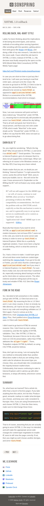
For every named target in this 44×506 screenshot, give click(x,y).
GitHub (8, 471)
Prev (6, 452)
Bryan (30, 50)
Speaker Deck (11, 487)
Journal (7, 11)
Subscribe (11, 496)
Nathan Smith (18, 500)
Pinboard (9, 483)
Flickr (8, 467)
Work (20, 11)
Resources (27, 11)
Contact (36, 11)
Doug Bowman (34, 317)
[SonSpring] (22, 4)
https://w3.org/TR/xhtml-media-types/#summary (21, 71)
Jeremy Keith (19, 260)
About (14, 11)
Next (15, 452)
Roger (21, 50)
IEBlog (19, 222)
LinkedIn (9, 475)
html (18, 27)
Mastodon (10, 479)
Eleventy (25, 503)
